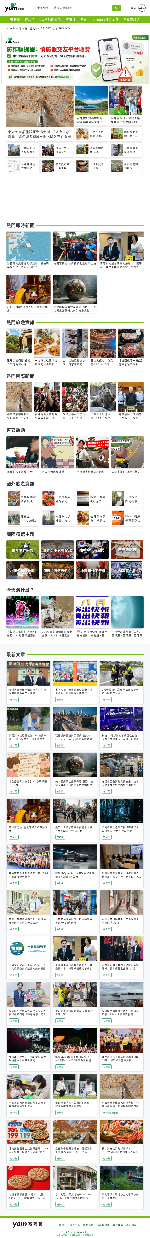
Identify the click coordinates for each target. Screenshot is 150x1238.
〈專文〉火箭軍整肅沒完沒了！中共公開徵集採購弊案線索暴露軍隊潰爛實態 (27, 968)
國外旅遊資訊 (20, 484)
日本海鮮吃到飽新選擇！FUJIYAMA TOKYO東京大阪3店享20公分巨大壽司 (121, 1152)
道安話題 (15, 430)
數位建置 (118, 1225)
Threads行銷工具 (105, 20)
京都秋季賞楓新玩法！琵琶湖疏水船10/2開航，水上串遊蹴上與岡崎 (74, 1152)
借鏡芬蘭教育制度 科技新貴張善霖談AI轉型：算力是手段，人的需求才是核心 (120, 877)
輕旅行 (30, 20)
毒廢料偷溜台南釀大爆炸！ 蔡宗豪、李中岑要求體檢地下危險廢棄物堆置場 (73, 968)
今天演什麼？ (20, 590)
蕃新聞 (15, 20)
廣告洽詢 (131, 1225)
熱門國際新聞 (20, 376)
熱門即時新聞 (20, 225)
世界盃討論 (131, 20)
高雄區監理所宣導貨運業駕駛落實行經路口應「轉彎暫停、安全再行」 (27, 1014)
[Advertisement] (75, 198)
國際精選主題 (20, 534)
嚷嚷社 (71, 20)
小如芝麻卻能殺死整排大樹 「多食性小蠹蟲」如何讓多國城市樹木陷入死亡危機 (121, 1106)
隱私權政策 (103, 1225)
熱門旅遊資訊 (20, 322)
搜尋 (83, 20)
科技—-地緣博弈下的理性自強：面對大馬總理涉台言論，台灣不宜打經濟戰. (121, 739)
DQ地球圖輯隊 (50, 20)
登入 (134, 8)
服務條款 (88, 1225)
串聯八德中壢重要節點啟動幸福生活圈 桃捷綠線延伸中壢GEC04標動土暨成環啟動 (73, 693)
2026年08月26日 (16, 28)
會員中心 (75, 1225)
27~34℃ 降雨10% (55, 28)
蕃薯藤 (14, 7)
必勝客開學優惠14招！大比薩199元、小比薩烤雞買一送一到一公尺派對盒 (28, 1198)
